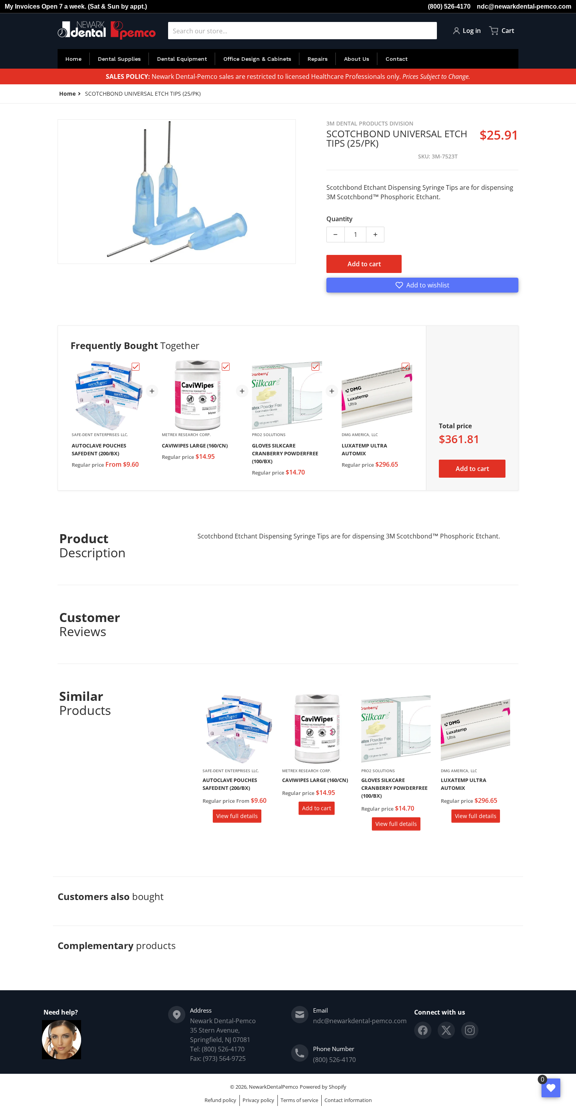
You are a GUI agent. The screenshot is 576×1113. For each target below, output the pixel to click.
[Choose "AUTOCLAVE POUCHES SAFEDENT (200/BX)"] (135, 367)
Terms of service (299, 1100)
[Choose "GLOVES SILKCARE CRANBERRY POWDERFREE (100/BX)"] (315, 367)
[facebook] (422, 1030)
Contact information (348, 1100)
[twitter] (446, 1030)
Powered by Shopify (323, 1086)
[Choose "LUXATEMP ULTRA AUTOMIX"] (405, 367)
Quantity (339, 219)
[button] (422, 285)
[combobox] (302, 30)
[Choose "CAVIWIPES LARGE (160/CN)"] (226, 367)
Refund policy (220, 1100)
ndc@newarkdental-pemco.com (524, 6)
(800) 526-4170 (449, 6)
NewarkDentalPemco (273, 1086)
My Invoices (22, 6)
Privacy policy (258, 1100)
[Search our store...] (427, 30)
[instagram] (469, 1030)
